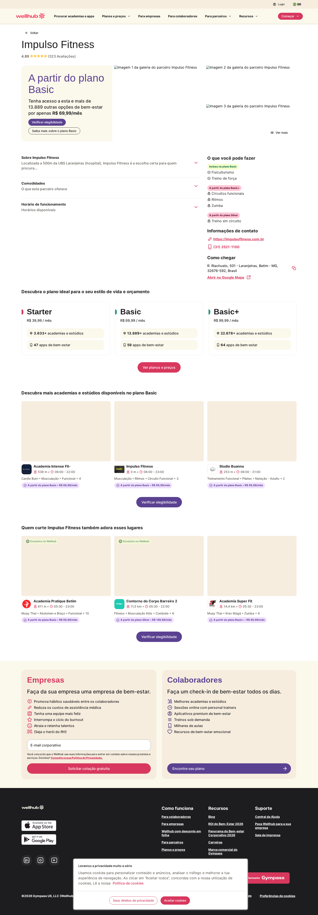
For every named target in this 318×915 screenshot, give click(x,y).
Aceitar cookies (175, 900)
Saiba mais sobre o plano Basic (54, 131)
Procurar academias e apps (74, 16)
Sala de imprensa (267, 835)
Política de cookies (128, 883)
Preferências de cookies (277, 896)
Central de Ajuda (267, 817)
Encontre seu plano (188, 768)
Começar (287, 16)
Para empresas (149, 16)
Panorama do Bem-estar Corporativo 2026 (226, 833)
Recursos (246, 16)
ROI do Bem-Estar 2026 (225, 824)
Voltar (34, 33)
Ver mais (282, 132)
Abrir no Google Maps (225, 277)
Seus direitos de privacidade (133, 900)
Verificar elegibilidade (47, 122)
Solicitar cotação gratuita (89, 768)
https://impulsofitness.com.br (238, 239)
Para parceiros (216, 16)
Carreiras (215, 842)
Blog (211, 817)
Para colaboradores (182, 16)
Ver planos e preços (159, 367)
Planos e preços (114, 16)
